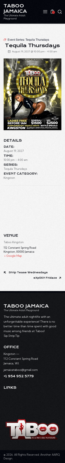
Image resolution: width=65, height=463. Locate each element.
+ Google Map (13, 256)
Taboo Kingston (14, 242)
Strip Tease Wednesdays (28, 272)
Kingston (9, 177)
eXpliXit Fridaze (45, 277)
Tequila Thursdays (15, 169)
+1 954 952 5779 (19, 376)
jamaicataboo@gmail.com (21, 370)
